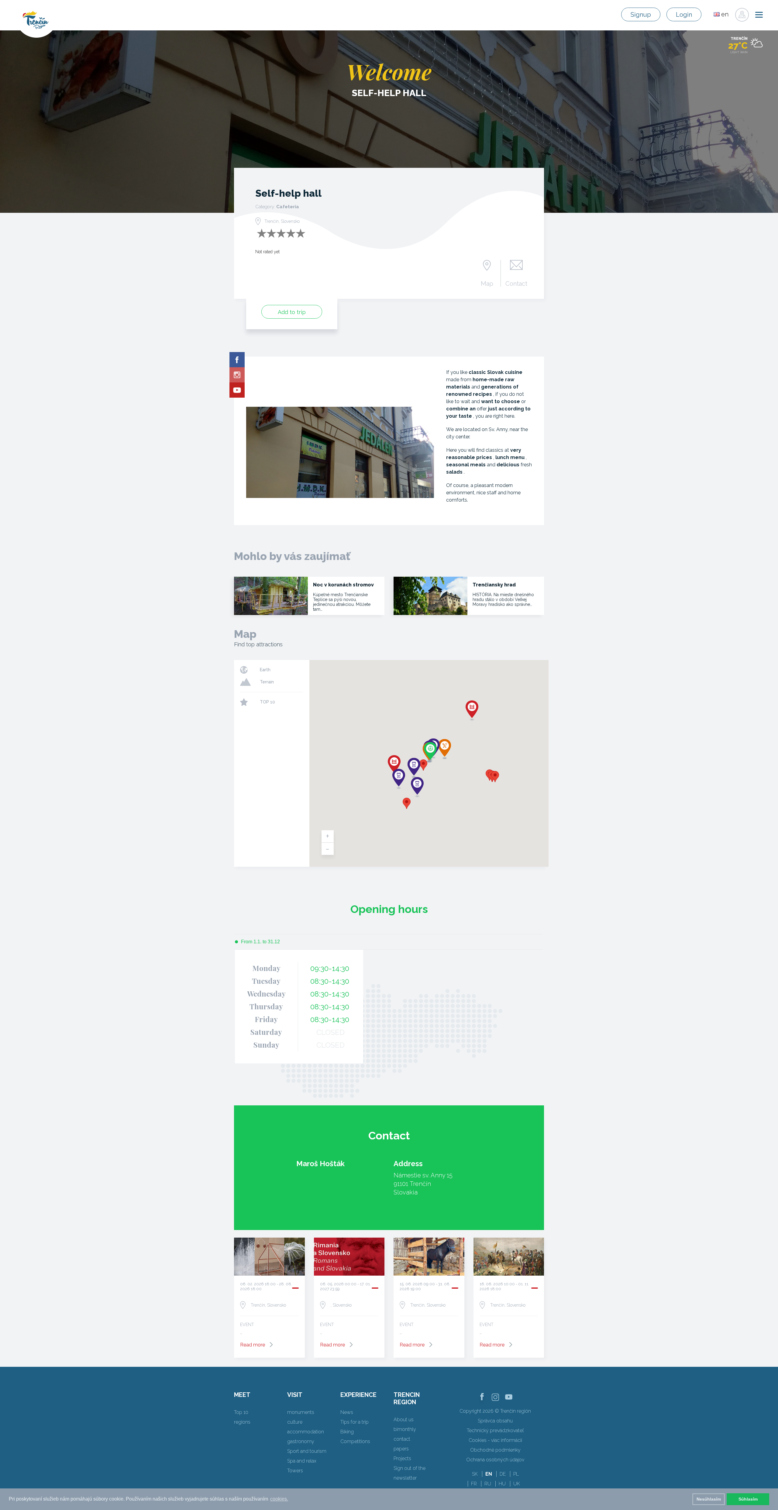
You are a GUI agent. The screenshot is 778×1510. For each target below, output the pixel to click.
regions (242, 1422)
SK (475, 1474)
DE (503, 1474)
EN (488, 1474)
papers (401, 1449)
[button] (423, 765)
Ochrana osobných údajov (495, 1460)
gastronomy (300, 1441)
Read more (252, 1345)
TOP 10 (267, 702)
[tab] (257, 941)
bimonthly (405, 1429)
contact (402, 1439)
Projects (402, 1458)
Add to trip (292, 312)
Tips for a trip (354, 1422)
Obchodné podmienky (495, 1450)
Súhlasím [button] (748, 1499)
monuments (300, 1412)
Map (487, 283)
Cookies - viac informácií (495, 1440)
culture (294, 1422)
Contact (516, 283)
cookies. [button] (279, 1498)
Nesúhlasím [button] (709, 1499)
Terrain (267, 681)
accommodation (305, 1432)
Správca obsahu (495, 1421)
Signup (641, 14)
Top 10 (241, 1412)
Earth (265, 669)
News (346, 1412)
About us (404, 1419)
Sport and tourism (306, 1451)
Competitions (355, 1441)
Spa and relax (301, 1461)
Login (684, 14)
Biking (347, 1432)
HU (502, 1484)
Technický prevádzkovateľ (495, 1430)
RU (487, 1484)
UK (516, 1484)
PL (516, 1474)
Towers (295, 1471)
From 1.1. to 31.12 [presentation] (260, 941)
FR (474, 1484)
